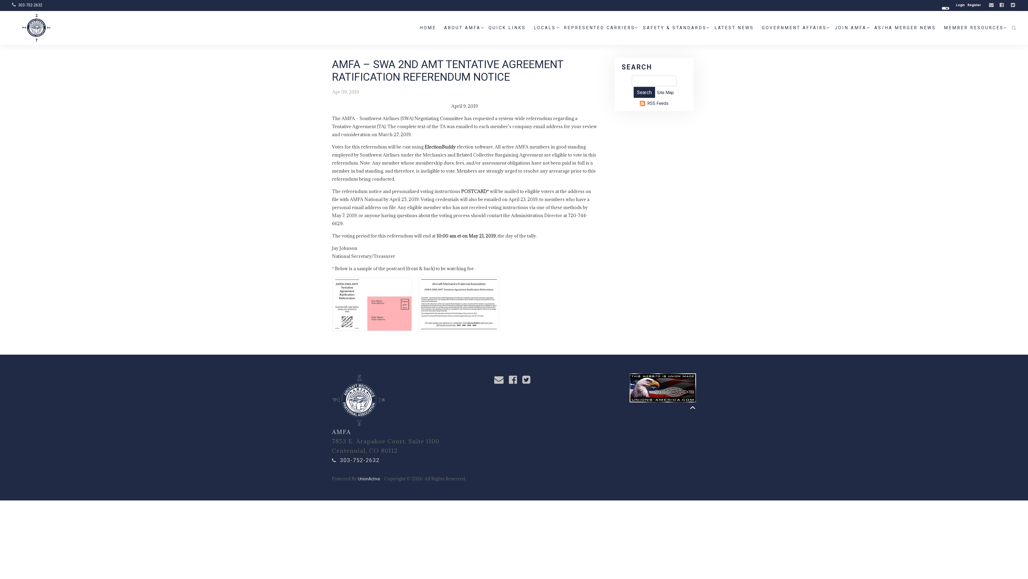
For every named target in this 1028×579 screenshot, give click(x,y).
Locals (545, 27)
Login (960, 5)
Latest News (734, 27)
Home (428, 27)
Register (974, 5)
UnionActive (369, 478)
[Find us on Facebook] (1002, 5)
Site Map (665, 92)
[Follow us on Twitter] (1013, 5)
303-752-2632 (30, 5)
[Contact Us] (992, 5)
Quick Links (507, 27)
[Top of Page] (692, 408)
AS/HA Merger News (905, 27)
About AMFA (462, 27)
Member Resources (974, 27)
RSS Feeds (657, 103)
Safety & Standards (674, 27)
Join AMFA (850, 27)
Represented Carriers (599, 27)
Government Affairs (794, 27)
